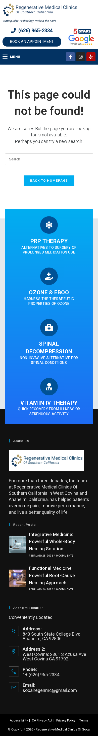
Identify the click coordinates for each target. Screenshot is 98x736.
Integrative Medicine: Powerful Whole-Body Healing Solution (52, 542)
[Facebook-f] (70, 56)
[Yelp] (90, 56)
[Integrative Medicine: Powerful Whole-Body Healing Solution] (17, 544)
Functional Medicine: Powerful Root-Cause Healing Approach (52, 575)
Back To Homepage (49, 180)
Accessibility (19, 720)
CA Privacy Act (42, 720)
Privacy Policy (65, 720)
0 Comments (64, 556)
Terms (83, 720)
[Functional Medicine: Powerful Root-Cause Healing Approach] (17, 578)
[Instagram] (80, 56)
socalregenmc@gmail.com (50, 690)
